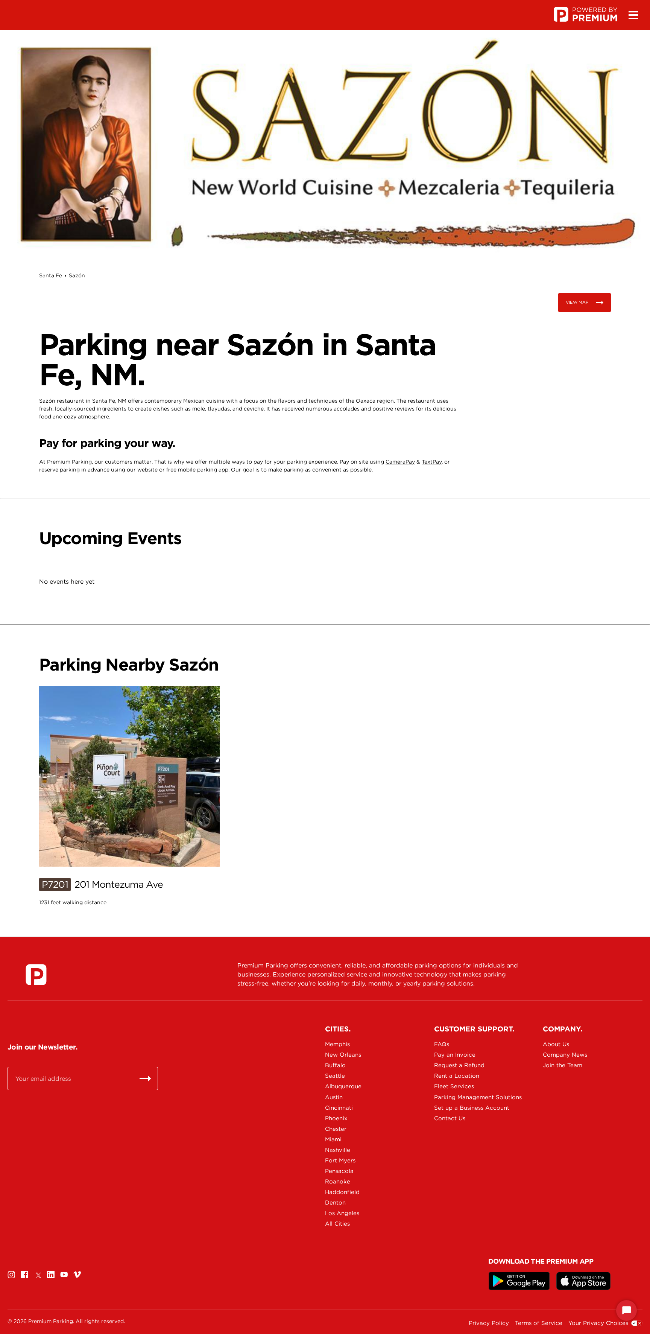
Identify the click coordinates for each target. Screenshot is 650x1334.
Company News (565, 1054)
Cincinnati (339, 1107)
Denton (335, 1202)
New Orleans (343, 1054)
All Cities (337, 1223)
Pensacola (339, 1171)
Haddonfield (342, 1192)
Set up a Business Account (460, 1107)
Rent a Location (456, 1075)
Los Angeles (342, 1213)
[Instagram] (11, 1274)
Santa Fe (50, 275)
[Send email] (145, 1078)
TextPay (432, 462)
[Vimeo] (77, 1274)
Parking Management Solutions (460, 1097)
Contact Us (449, 1118)
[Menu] (633, 15)
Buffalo (335, 1065)
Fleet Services (454, 1086)
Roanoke (337, 1181)
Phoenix (336, 1118)
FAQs (441, 1044)
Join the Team (562, 1065)
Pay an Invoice (454, 1054)
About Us (556, 1044)
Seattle (335, 1075)
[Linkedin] (51, 1274)
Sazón (77, 275)
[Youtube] (64, 1274)
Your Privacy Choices (598, 1323)
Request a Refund (459, 1065)
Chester (335, 1129)
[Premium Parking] (36, 974)
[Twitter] (37, 1274)
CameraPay (400, 462)
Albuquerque (343, 1086)
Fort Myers (340, 1160)
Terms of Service (538, 1323)
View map (577, 302)
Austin (334, 1097)
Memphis (337, 1044)
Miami (333, 1139)
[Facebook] (24, 1274)
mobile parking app (203, 470)
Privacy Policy (489, 1323)
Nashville (337, 1150)
